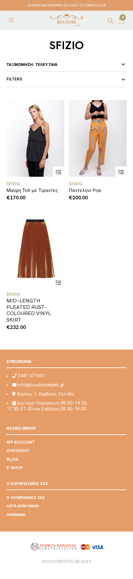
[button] (12, 20)
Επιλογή (58, 172)
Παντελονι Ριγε (85, 190)
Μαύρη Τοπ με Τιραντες (32, 190)
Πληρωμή (15, 514)
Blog (12, 459)
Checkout (18, 450)
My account (20, 442)
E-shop (14, 468)
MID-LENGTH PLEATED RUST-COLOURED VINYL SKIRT (28, 310)
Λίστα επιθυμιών (22, 506)
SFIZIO (13, 183)
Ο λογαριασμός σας (25, 497)
